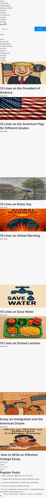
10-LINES (3, 17)
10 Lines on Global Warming (20, 235)
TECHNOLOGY (5, 15)
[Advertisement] (23, 154)
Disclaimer (39, 494)
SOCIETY (3, 13)
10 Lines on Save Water (17, 312)
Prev (2, 464)
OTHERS (3, 22)
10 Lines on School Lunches (20, 343)
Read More (4, 96)
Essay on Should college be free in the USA (16, 476)
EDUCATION (4, 3)
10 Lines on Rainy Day (16, 204)
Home (2, 1)
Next (2, 469)
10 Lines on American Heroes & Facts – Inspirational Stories (22, 489)
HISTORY (3, 10)
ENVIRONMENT (5, 6)
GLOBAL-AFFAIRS (6, 8)
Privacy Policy (13, 494)
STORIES (3, 20)
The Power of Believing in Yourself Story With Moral (19, 482)
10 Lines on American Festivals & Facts (15, 486)
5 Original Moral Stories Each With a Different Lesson (20, 479)
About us (31, 494)
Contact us (23, 494)
